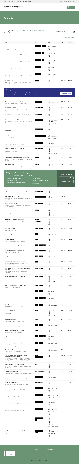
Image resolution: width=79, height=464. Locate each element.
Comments (65, 1)
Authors (69, 1)
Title (6, 42)
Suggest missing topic (66, 93)
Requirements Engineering (13, 6)
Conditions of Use (45, 460)
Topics (72, 7)
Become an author (51, 455)
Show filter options (59, 31)
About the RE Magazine (38, 453)
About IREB (36, 452)
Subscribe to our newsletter (65, 181)
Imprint (35, 460)
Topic (36, 42)
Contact (35, 455)
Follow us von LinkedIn (65, 177)
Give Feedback (50, 452)
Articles (60, 1)
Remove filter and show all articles (68, 37)
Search (74, 1)
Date (62, 42)
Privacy (39, 460)
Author (49, 42)
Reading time (70, 42)
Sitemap (31, 460)
